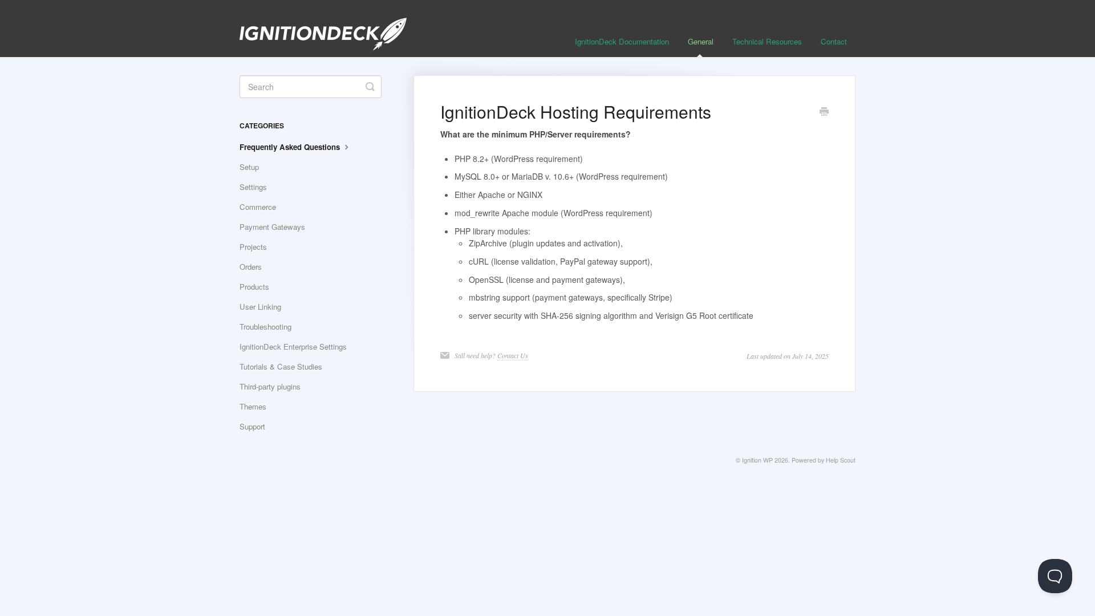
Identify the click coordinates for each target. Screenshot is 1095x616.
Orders (251, 266)
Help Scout (840, 460)
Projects (253, 246)
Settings (253, 186)
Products (254, 286)
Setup (249, 166)
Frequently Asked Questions (291, 146)
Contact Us (512, 355)
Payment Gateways (272, 226)
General (700, 41)
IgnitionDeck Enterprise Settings (293, 346)
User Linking (260, 306)
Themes (253, 406)
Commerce (258, 206)
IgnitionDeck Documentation (622, 41)
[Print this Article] (824, 112)
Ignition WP (757, 460)
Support (252, 426)
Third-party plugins (270, 386)
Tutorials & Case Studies (281, 366)
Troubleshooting (265, 326)
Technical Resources (767, 41)
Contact (834, 41)
